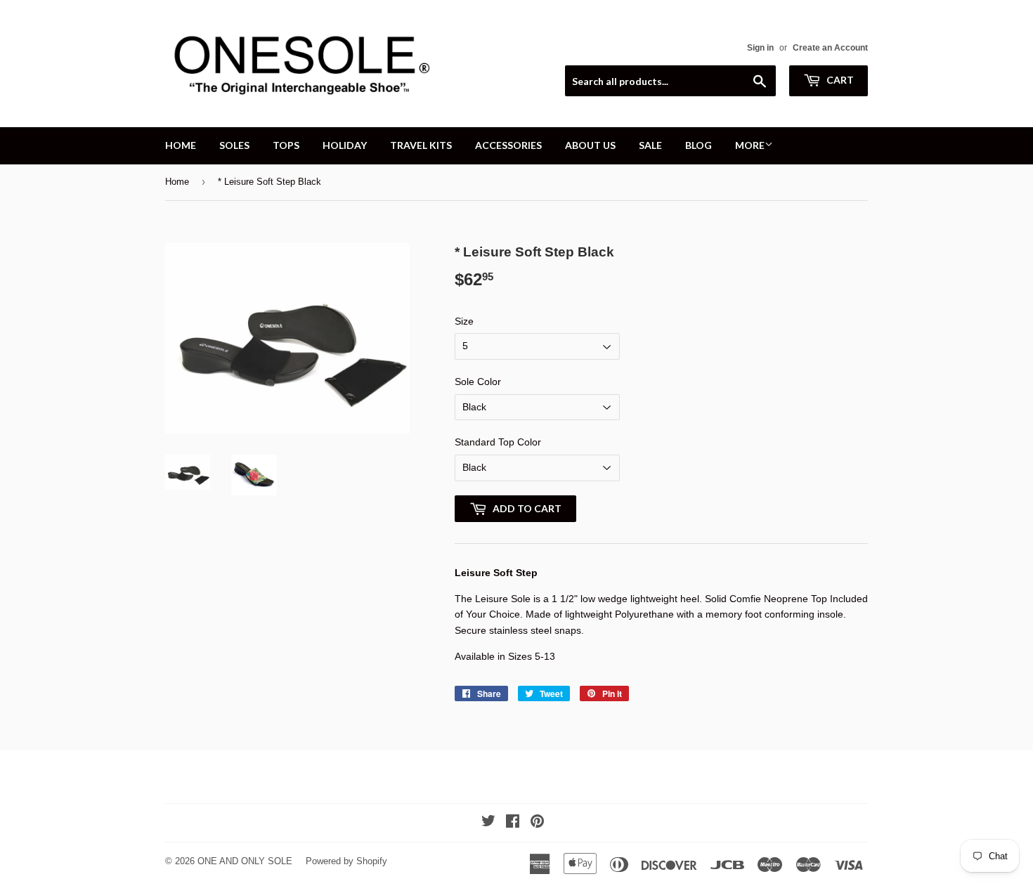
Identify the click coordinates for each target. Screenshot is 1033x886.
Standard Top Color (498, 442)
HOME (180, 145)
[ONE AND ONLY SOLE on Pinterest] (537, 822)
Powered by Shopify (346, 861)
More (750, 145)
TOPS (286, 145)
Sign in (760, 48)
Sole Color (478, 381)
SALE (650, 145)
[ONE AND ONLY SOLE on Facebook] (512, 822)
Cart (839, 80)
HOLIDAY (345, 145)
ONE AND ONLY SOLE (244, 861)
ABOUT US (590, 145)
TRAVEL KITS (421, 145)
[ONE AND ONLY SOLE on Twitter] (488, 822)
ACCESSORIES (508, 145)
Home (177, 181)
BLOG (698, 145)
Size (464, 321)
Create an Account (830, 48)
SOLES (234, 145)
